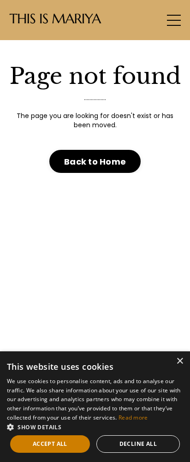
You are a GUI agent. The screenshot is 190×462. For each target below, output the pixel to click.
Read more (133, 417)
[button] (95, 427)
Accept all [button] (50, 444)
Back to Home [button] (95, 161)
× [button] (179, 361)
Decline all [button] (138, 444)
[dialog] (95, 406)
